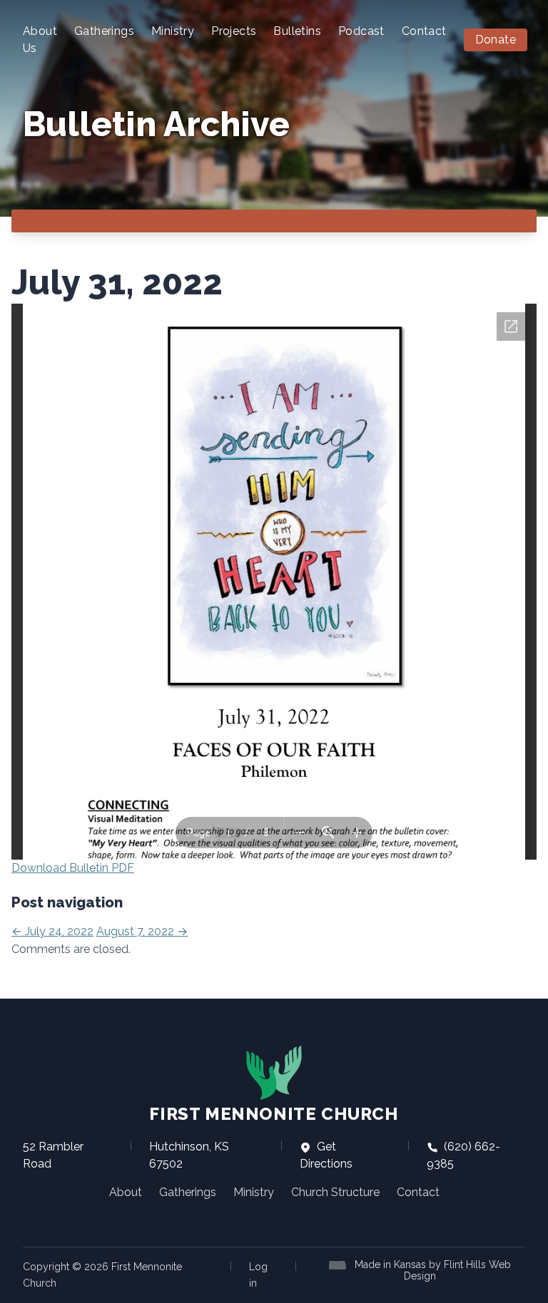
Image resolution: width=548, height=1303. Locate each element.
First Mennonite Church (273, 1113)
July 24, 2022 (52, 931)
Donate (495, 39)
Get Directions (326, 1155)
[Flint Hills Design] (340, 1264)
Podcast (361, 31)
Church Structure (335, 1192)
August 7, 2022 (142, 931)
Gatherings (104, 31)
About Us (40, 39)
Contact (424, 31)
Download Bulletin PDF (72, 868)
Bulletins (297, 31)
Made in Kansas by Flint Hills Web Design (433, 1270)
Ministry (172, 31)
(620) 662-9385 (463, 1155)
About (125, 1192)
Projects (233, 31)
